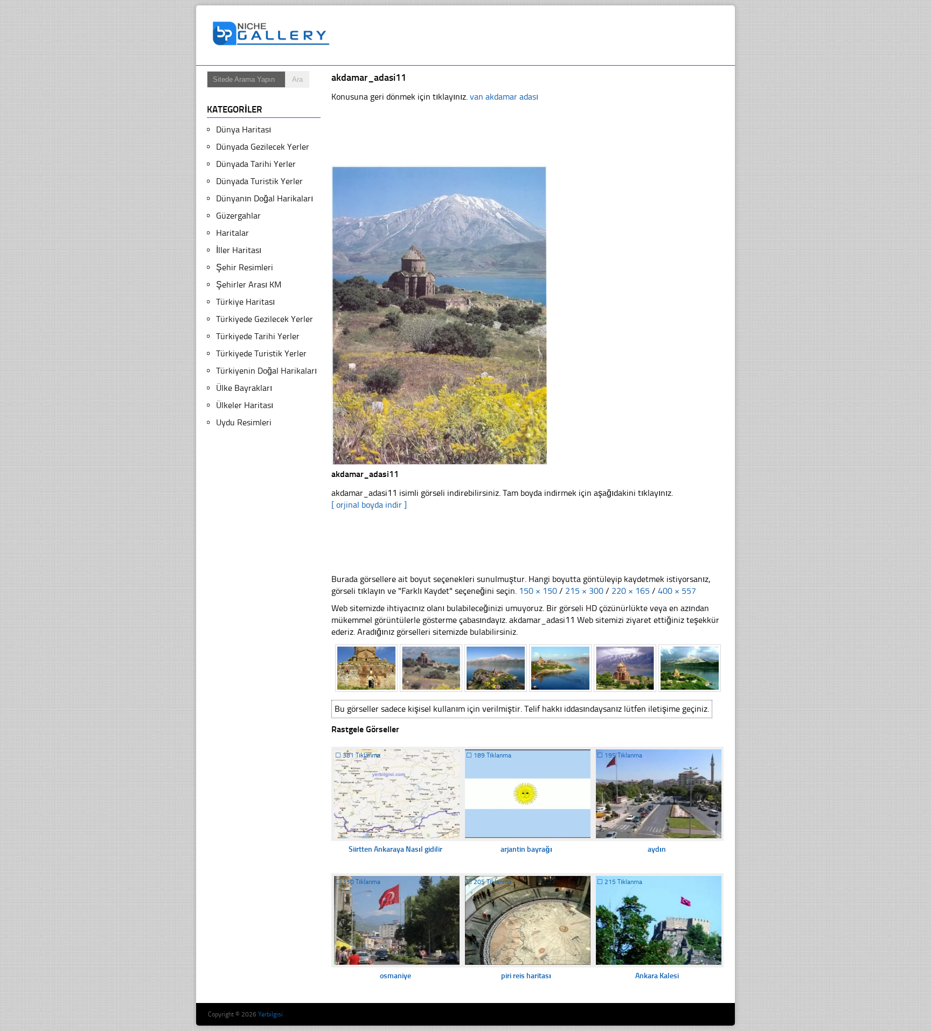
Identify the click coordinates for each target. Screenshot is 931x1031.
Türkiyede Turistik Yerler (261, 353)
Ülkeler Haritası (244, 405)
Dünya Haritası (243, 129)
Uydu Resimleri (244, 422)
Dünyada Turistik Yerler (259, 181)
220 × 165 (631, 591)
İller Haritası (238, 250)
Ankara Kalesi (657, 975)
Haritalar (232, 233)
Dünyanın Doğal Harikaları (264, 198)
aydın (657, 849)
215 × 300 (584, 591)
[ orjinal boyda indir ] (369, 505)
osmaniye (395, 975)
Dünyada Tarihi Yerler (256, 164)
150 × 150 (538, 591)
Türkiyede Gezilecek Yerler (264, 319)
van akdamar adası (504, 97)
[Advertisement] (532, 35)
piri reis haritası (526, 975)
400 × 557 (677, 591)
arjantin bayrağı (526, 849)
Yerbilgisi (270, 1014)
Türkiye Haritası (245, 302)
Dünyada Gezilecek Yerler (262, 147)
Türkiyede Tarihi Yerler (258, 336)
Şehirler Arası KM (248, 284)
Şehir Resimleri (244, 267)
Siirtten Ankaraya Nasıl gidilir (395, 849)
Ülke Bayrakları (244, 388)
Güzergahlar (238, 216)
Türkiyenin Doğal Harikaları (266, 371)
